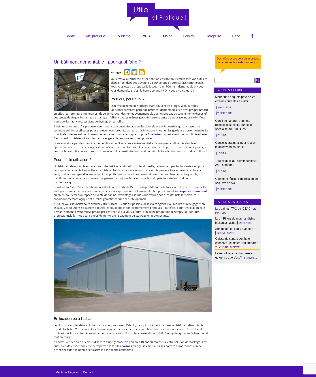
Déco (236, 36)
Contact (88, 372)
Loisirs (188, 36)
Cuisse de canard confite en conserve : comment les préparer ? (236, 243)
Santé (70, 36)
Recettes (235, 247)
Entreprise (212, 36)
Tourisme (123, 36)
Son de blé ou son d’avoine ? (234, 228)
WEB (146, 36)
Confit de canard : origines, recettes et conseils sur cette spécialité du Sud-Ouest (233, 125)
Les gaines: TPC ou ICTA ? (233, 208)
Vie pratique (95, 36)
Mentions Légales (67, 372)
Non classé (224, 107)
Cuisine (166, 36)
